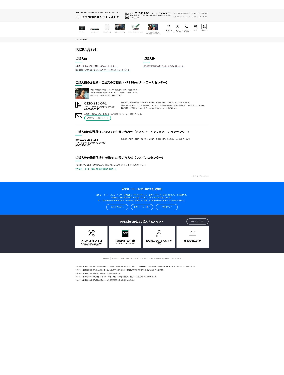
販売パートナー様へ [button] (142, 207)
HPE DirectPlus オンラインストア (97, 17)
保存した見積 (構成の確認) (182, 13)
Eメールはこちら (134, 17)
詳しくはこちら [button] (197, 221)
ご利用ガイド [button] (166, 207)
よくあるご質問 (191, 17)
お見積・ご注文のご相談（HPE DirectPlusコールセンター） (96, 66)
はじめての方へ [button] (117, 207)
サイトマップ (176, 258)
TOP (76, 39)
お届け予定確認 (179, 17)
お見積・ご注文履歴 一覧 (199, 13)
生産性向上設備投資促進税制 (159, 258)
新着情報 (106, 258)
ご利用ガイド (203, 17)
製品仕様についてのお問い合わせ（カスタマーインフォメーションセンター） (102, 70)
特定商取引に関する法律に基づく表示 (125, 258)
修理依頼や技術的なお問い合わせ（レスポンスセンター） (163, 66)
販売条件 (143, 258)
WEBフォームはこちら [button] (96, 118)
